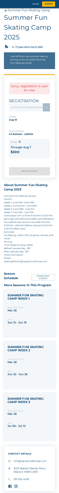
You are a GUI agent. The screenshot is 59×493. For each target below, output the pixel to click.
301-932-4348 (21, 479)
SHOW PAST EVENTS (43, 277)
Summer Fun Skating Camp (29, 10)
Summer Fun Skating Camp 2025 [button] (29, 107)
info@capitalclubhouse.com (30, 461)
